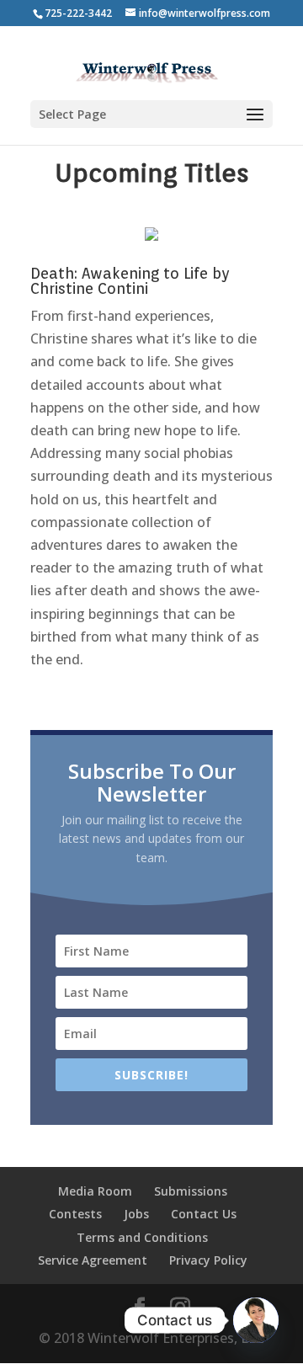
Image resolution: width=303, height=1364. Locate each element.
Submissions (190, 1191)
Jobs (136, 1214)
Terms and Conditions (142, 1237)
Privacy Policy (208, 1260)
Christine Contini (89, 288)
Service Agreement (92, 1260)
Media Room (95, 1191)
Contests (75, 1214)
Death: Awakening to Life (119, 273)
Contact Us (204, 1214)
